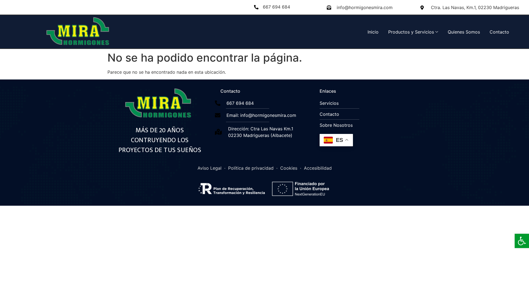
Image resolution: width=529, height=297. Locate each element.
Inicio (373, 32)
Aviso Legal (210, 168)
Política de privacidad (251, 168)
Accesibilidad (318, 168)
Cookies (288, 168)
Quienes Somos (464, 32)
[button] (522, 241)
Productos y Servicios (411, 32)
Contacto (499, 32)
